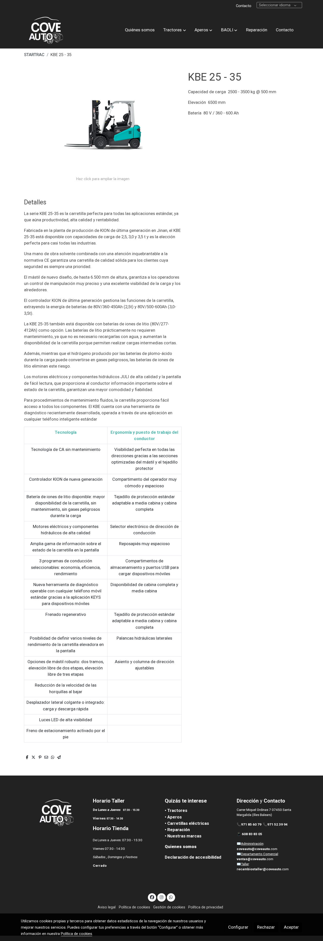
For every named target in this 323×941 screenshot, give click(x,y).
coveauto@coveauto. (254, 849)
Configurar (238, 927)
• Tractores (176, 810)
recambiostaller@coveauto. (259, 869)
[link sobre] (53, 813)
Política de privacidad (205, 907)
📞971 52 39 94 (275, 824)
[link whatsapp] (171, 897)
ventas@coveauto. (252, 859)
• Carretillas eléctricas (187, 823)
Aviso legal (107, 907)
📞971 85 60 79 (249, 824)
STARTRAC (34, 54)
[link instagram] (161, 897)
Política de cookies (134, 907)
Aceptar (291, 927)
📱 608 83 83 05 (250, 834)
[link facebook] (152, 897)
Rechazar (266, 927)
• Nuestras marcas (183, 835)
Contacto (243, 6)
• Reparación (177, 829)
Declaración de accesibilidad (193, 857)
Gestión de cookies (169, 907)
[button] (174, 30)
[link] (45, 30)
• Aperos (173, 816)
